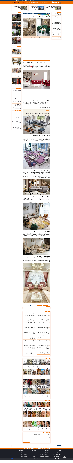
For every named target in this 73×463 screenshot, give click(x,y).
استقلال (34, 456)
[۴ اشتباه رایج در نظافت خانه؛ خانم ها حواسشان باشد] (16, 51)
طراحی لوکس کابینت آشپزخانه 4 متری (37, 396)
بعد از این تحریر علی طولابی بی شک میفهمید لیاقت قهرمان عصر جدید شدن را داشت (29, 325)
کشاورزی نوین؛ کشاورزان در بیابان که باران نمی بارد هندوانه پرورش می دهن (50, 7)
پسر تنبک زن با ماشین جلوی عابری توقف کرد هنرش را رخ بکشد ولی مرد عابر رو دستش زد (29, 317)
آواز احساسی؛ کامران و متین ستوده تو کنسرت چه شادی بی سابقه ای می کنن (43, 341)
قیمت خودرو (33, 452)
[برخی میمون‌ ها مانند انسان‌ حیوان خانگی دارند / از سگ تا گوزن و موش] (24, 8)
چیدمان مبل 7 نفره (45, 305)
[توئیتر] (28, 305)
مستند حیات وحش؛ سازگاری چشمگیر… (44, 454)
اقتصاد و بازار (39, 2)
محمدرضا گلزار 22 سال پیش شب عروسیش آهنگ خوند (43, 323)
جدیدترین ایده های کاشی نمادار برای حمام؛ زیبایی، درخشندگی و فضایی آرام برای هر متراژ (37, 386)
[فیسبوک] (26, 305)
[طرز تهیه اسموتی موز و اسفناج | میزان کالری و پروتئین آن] (16, 32)
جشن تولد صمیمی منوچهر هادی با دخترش (30, 322)
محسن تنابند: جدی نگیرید (18, 125)
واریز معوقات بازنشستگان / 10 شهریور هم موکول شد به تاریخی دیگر (56, 23)
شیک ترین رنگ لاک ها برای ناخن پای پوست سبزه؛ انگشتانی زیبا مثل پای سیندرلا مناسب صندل (37, 419)
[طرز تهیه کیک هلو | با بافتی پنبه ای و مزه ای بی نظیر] (16, 25)
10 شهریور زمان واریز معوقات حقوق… (57, 452)
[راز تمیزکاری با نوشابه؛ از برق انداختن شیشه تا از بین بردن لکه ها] (16, 81)
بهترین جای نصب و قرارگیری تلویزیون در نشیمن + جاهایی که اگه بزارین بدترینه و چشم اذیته (46, 386)
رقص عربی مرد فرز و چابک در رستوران (45, 324)
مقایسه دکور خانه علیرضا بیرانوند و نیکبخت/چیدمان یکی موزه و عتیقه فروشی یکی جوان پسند (27, 386)
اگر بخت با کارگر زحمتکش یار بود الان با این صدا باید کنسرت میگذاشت (29, 348)
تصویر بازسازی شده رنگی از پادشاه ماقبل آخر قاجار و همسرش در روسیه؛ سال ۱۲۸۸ (28, 367)
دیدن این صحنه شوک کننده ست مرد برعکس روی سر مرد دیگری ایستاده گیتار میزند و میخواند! (29, 328)
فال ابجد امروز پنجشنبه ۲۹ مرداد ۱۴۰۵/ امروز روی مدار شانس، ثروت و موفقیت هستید (16, 93)
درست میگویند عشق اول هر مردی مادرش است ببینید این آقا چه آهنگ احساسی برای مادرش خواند (29, 353)
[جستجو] (12, 0)
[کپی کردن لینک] (48, 60)
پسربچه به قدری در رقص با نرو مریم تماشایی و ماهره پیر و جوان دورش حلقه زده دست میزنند (29, 313)
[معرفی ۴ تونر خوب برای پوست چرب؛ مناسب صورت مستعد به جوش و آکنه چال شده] (36, 424)
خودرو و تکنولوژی (28, 448)
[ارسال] (47, 60)
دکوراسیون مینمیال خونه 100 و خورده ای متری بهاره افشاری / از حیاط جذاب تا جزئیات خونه (37, 113)
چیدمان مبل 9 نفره (39, 305)
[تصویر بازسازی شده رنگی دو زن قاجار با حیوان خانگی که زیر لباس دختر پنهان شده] (36, 362)
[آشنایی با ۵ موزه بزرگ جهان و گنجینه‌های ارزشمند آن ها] (45, 372)
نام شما (49, 434)
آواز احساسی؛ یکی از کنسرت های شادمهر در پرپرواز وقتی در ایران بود (43, 346)
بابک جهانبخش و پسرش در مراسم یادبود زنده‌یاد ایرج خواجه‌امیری (43, 348)
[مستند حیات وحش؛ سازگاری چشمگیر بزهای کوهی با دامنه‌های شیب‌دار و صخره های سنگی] (41, 8)
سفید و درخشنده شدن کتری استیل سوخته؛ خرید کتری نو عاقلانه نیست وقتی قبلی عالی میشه (27, 376)
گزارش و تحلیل (44, 2)
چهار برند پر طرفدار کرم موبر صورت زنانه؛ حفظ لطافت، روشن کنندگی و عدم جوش (27, 419)
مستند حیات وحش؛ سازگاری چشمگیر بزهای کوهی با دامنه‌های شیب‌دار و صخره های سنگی (34, 8)
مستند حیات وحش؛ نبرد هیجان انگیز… (44, 456)
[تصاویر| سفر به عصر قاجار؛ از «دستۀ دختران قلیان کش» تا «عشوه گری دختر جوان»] (45, 362)
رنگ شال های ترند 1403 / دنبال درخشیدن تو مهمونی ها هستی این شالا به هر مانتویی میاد (38, 115)
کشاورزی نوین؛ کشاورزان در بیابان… (45, 452)
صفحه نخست (47, 2)
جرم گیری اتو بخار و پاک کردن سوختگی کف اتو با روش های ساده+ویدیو (17, 75)
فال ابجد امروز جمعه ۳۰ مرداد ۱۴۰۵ (17, 90)
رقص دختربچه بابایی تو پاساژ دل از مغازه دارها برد (43, 317)
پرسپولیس (25, 454)
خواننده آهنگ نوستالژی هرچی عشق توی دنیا (30, 315)
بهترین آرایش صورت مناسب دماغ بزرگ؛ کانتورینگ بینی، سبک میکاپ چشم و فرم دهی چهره (46, 428)
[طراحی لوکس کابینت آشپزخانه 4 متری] (36, 391)
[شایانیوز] (57, 2)
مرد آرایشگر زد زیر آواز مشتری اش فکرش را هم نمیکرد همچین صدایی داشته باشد (43, 330)
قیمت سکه (25, 452)
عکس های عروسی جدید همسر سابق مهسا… (57, 454)
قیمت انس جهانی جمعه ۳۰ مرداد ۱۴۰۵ (57, 38)
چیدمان (31, 66)
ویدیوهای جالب (47, 311)
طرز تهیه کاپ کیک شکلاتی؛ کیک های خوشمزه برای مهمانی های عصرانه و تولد (16, 42)
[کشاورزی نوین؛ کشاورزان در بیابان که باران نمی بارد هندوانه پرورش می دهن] (58, 8)
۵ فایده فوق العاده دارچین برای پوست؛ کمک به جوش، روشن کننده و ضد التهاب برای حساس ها (45, 409)
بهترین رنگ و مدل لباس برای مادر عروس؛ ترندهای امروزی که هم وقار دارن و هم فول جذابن (27, 409)
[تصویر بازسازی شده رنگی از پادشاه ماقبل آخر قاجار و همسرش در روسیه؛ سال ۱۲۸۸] (27, 362)
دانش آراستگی (33, 454)
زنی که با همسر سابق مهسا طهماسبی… (57, 456)
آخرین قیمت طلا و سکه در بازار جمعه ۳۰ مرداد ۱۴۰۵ (56, 14)
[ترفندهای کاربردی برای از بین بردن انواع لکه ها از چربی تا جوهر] (16, 61)
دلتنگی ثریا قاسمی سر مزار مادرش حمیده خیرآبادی (43, 315)
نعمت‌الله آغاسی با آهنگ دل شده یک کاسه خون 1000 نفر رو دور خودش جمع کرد (43, 353)
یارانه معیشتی (26, 456)
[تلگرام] (30, 305)
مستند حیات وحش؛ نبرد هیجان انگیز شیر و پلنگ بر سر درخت (43, 313)
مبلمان (43, 62)
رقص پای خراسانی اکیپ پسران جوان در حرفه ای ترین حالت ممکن (43, 336)
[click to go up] (64, 457)
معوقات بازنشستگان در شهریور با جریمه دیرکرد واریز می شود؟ (57, 17)
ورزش (37, 2)
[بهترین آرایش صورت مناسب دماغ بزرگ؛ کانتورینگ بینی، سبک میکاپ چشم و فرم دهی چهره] (45, 424)
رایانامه (49, 437)
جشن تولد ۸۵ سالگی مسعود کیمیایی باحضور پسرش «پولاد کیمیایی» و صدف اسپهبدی (43, 320)
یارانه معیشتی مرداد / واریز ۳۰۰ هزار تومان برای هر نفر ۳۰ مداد (56, 35)
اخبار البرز (27, 2)
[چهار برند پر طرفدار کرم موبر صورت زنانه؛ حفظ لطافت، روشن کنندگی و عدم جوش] (27, 414)
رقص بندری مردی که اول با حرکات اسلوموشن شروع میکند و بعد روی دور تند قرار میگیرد (29, 336)
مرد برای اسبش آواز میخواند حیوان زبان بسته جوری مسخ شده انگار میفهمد (29, 338)
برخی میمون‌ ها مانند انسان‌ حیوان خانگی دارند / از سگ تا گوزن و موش (17, 7)
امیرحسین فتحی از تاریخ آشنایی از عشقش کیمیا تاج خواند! (43, 333)
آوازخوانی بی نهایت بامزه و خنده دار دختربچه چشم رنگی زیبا (43, 328)
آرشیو (22, 456)
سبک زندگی (34, 2)
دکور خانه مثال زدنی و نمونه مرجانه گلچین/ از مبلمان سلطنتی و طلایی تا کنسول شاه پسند (27, 396)
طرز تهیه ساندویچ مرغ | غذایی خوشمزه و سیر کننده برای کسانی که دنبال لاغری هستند (17, 18)
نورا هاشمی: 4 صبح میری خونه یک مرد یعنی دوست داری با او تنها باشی (16, 114)
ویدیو (29, 2)
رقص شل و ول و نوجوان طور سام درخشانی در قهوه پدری (29, 330)
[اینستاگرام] (59, 458)
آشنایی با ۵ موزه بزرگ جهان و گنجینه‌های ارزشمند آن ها (46, 376)
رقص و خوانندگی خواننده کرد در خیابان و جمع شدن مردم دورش (29, 333)
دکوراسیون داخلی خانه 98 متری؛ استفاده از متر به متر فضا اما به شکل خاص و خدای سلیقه (45, 396)
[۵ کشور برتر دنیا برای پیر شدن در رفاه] (36, 372)
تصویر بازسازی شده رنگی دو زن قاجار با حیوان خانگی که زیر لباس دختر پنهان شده (37, 367)
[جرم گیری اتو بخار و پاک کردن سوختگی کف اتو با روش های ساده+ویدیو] (16, 70)
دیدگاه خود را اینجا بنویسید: (37, 434)
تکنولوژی (32, 2)
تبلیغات (17, 0)
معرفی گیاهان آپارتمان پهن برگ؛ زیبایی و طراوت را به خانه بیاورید (41, 111)
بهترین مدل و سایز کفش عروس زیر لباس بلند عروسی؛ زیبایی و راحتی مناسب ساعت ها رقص (27, 428)
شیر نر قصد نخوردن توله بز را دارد (45, 342)
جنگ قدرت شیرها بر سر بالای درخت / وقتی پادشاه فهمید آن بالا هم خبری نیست (29, 341)
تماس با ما (21, 0)
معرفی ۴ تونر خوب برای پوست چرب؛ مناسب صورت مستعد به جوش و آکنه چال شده (37, 428)
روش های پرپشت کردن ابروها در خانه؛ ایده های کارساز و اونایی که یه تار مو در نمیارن (46, 419)
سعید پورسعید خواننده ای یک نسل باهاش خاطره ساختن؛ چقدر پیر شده (30, 351)
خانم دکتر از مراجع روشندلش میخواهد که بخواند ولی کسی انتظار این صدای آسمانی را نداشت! (43, 351)
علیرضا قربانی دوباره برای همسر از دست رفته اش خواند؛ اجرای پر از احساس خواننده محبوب (30, 320)
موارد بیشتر (24, 355)
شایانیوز (37, 458)
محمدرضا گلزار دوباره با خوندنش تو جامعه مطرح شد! (29, 345)
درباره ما (19, 0)
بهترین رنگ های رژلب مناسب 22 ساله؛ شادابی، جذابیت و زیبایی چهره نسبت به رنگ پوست (37, 409)
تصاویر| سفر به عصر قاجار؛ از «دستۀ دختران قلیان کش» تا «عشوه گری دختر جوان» (46, 367)
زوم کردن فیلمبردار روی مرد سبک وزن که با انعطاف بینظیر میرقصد (43, 338)
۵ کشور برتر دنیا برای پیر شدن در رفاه (37, 376)
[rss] (61, 458)
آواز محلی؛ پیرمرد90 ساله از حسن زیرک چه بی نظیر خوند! (29, 343)
